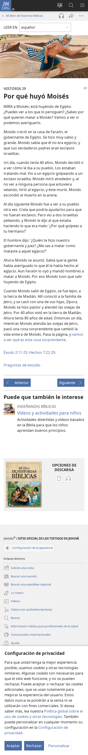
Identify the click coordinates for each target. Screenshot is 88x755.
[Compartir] (71, 15)
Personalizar (59, 745)
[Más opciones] (81, 15)
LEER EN (10, 27)
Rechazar (34, 745)
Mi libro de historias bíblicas (24, 16)
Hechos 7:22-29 (41, 352)
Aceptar (13, 745)
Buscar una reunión (20, 576)
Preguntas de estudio (22, 365)
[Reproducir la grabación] (61, 15)
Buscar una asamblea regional (27, 584)
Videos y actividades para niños (49, 413)
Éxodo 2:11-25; (16, 352)
